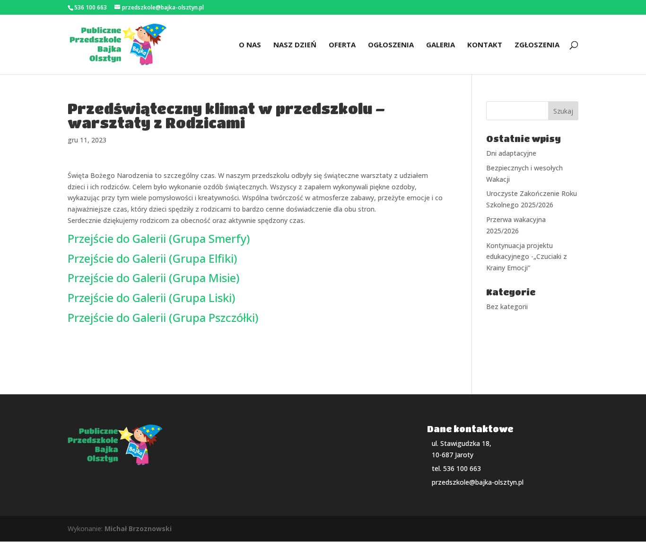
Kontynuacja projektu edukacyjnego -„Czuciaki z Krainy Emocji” (526, 257)
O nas (250, 45)
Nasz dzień (294, 45)
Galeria (440, 45)
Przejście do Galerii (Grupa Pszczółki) (163, 317)
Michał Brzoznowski (138, 528)
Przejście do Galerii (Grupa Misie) (153, 277)
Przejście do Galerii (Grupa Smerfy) (159, 238)
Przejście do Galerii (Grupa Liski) (151, 297)
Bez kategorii (507, 306)
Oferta (342, 45)
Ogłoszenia (391, 45)
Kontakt (484, 45)
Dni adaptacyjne (511, 153)
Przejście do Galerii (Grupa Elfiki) (152, 258)
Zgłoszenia (537, 45)
